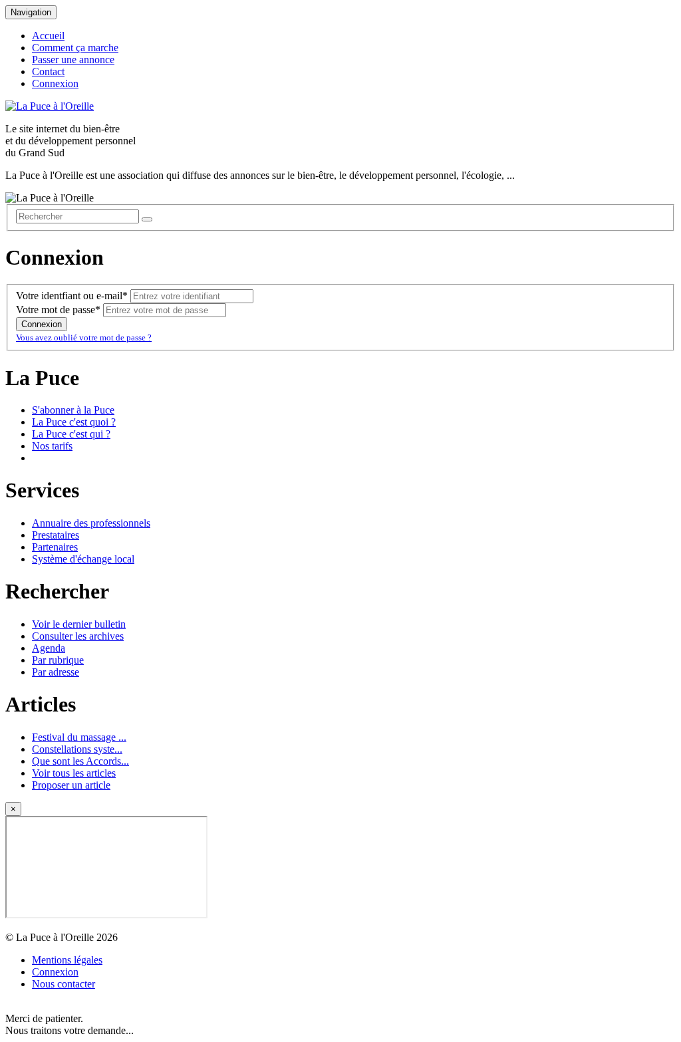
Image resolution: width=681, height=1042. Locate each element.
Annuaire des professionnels (91, 523)
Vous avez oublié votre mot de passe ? (84, 337)
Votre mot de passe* (58, 309)
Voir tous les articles (74, 773)
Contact (48, 71)
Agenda (48, 648)
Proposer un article (71, 785)
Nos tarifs (52, 446)
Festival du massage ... (79, 737)
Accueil (48, 35)
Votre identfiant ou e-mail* (72, 295)
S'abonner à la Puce (73, 410)
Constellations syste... (77, 749)
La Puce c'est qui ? (71, 434)
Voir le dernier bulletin (79, 624)
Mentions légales (67, 960)
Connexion (55, 83)
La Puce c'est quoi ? (74, 422)
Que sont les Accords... (80, 761)
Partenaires (55, 547)
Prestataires (55, 535)
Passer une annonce (73, 59)
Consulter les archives (78, 636)
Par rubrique (58, 660)
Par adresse (55, 672)
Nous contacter (63, 983)
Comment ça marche (75, 47)
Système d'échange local (83, 559)
